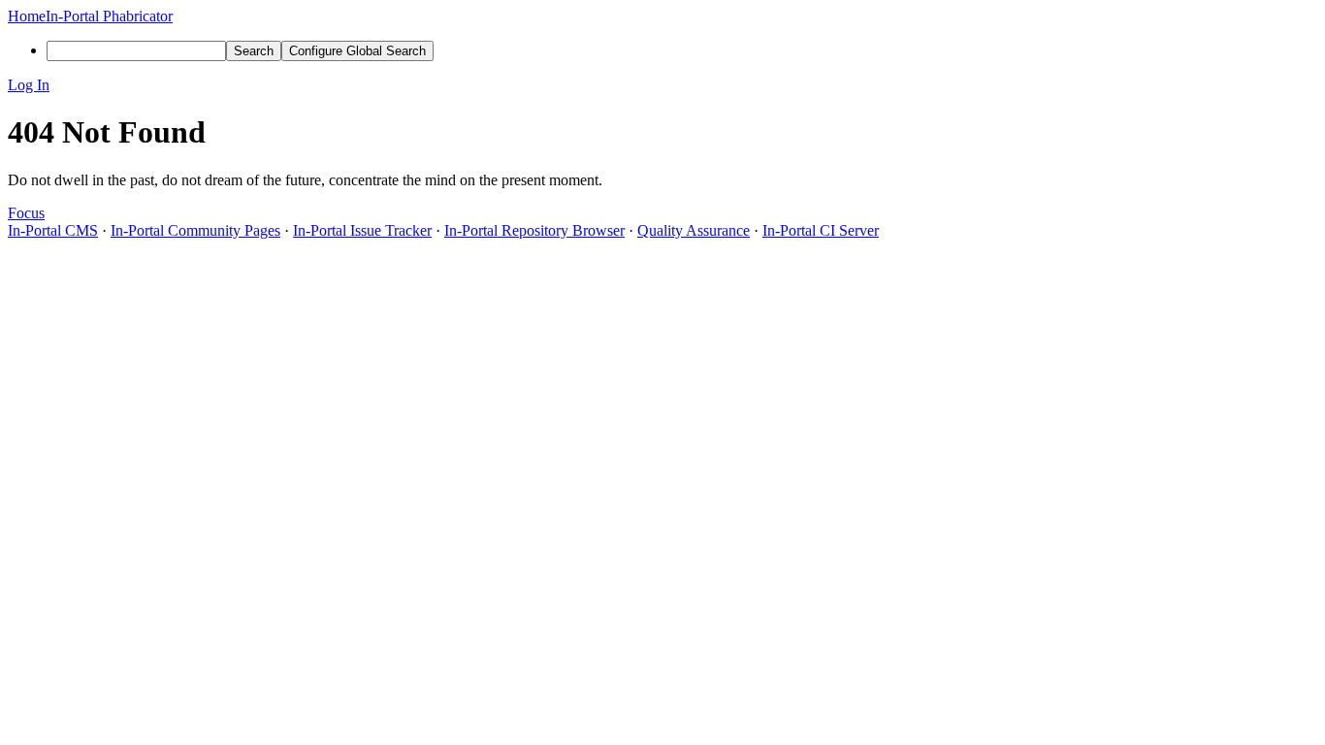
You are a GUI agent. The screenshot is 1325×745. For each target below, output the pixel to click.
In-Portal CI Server (820, 230)
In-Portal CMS (53, 230)
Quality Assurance (693, 230)
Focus (26, 213)
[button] (662, 85)
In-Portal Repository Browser (534, 230)
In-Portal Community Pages (195, 230)
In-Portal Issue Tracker (362, 230)
